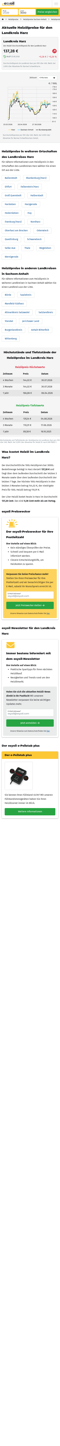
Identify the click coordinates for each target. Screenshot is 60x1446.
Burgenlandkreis (13, 329)
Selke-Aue (10, 248)
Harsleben (10, 204)
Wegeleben (45, 248)
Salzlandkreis (46, 312)
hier (48, 613)
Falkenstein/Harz (30, 186)
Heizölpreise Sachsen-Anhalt (34, 19)
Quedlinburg (11, 239)
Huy (30, 213)
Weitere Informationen (30, 811)
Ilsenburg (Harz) (13, 221)
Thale (27, 248)
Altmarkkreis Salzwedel (17, 312)
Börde (8, 294)
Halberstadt (36, 195)
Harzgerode (31, 204)
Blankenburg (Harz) (36, 178)
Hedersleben (11, 213)
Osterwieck (42, 230)
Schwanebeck (34, 239)
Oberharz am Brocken (16, 230)
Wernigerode (11, 256)
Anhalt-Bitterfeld (40, 329)
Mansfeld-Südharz (14, 303)
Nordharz (35, 221)
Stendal (9, 321)
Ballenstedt (11, 178)
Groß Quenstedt (13, 195)
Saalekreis (25, 294)
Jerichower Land (30, 321)
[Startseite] (3, 19)
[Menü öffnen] (56, 4)
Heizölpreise (13, 19)
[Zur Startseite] (8, 4)
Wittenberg (11, 338)
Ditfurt (8, 186)
